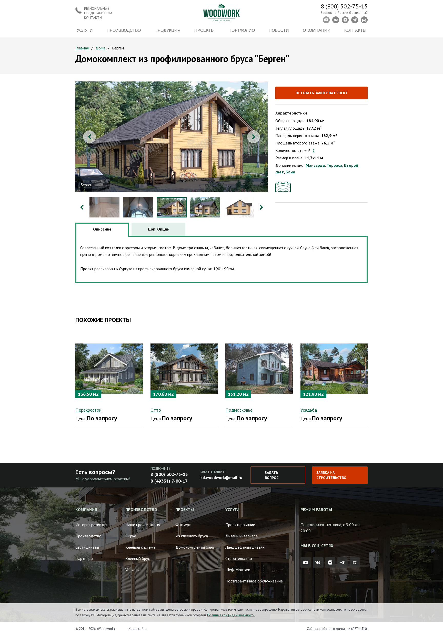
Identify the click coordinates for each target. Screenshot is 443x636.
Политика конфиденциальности (231, 615)
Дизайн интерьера (241, 535)
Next (253, 136)
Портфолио (241, 30)
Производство (124, 30)
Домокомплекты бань (194, 547)
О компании (316, 30)
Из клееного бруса (191, 535)
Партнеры (84, 558)
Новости (279, 30)
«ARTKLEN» (359, 629)
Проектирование (240, 524)
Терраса (334, 165)
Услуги (85, 30)
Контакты (355, 30)
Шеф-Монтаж (237, 569)
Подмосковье (239, 410)
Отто (155, 410)
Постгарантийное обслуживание (254, 580)
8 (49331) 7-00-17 (169, 481)
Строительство (238, 558)
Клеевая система (140, 547)
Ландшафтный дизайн (245, 547)
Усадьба (308, 410)
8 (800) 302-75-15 (344, 6)
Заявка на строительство (331, 475)
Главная (82, 47)
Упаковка (133, 569)
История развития (91, 524)
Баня (290, 171)
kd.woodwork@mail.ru (221, 477)
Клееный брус (137, 558)
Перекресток (88, 410)
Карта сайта (137, 629)
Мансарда (315, 165)
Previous (89, 136)
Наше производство (143, 524)
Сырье (130, 535)
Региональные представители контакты (98, 13)
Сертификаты (87, 547)
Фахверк (183, 524)
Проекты (204, 30)
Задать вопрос (271, 475)
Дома (100, 47)
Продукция (167, 30)
